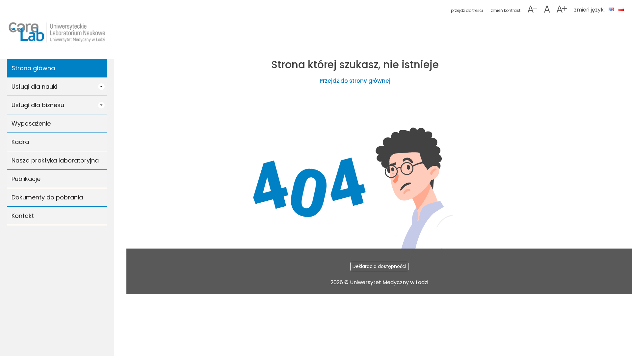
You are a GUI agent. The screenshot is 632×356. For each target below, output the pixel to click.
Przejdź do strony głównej (355, 81)
